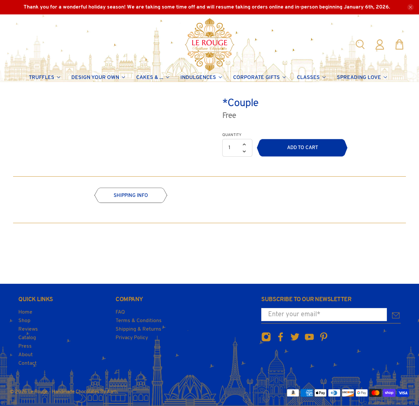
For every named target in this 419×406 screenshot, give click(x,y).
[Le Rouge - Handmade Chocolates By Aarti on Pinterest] (324, 340)
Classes (308, 77)
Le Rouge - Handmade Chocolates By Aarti (73, 392)
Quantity (232, 135)
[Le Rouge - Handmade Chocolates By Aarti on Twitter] (295, 340)
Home (25, 312)
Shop (24, 320)
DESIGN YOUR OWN (95, 77)
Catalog (27, 337)
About (25, 355)
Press (25, 346)
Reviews (28, 329)
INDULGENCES (198, 77)
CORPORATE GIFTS (256, 77)
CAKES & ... (149, 77)
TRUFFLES (41, 77)
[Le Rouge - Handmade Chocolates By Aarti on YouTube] (309, 340)
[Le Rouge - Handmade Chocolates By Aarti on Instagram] (266, 340)
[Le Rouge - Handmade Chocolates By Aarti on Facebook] (280, 340)
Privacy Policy (132, 337)
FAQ (120, 312)
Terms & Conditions (139, 320)
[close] (410, 7)
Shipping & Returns (138, 329)
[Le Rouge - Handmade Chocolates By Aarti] (209, 44)
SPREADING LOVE (359, 77)
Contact (27, 363)
